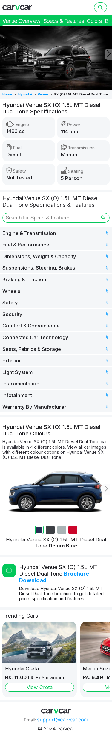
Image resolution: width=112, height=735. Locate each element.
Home (7, 94)
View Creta (40, 687)
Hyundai (25, 94)
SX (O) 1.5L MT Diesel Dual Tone (81, 94)
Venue (43, 94)
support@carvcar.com (62, 720)
